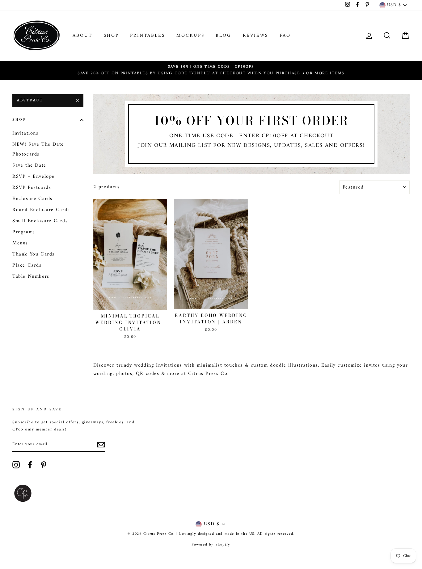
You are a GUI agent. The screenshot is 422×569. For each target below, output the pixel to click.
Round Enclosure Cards (41, 210)
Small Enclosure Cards (40, 221)
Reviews (255, 35)
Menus (20, 243)
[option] (211, 70)
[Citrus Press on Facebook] (30, 464)
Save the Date (29, 165)
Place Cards (27, 265)
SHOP (111, 35)
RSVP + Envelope (33, 176)
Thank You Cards (33, 254)
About (82, 35)
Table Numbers (30, 276)
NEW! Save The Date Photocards (38, 149)
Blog (223, 35)
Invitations (25, 133)
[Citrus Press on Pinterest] (43, 464)
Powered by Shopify (211, 545)
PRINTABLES (147, 35)
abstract (30, 100)
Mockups (190, 35)
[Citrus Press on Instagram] (16, 464)
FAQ (285, 35)
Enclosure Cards (32, 198)
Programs (23, 232)
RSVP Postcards (31, 187)
